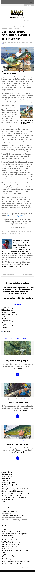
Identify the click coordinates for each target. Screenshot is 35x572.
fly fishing (25, 254)
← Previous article (8, 274)
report (4, 233)
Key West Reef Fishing (9, 314)
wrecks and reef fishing (10, 254)
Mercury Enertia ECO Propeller (12, 491)
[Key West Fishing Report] (17, 354)
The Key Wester (6, 474)
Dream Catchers (7, 472)
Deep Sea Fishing (7, 321)
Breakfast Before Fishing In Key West (14, 498)
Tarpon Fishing (6, 317)
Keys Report (5, 478)
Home (3, 502)
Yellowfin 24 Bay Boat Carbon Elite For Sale (16, 493)
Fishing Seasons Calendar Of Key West (14, 489)
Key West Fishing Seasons (10, 325)
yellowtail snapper (16, 233)
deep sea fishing (9, 231)
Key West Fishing (7, 308)
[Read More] (22, 368)
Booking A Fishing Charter (10, 532)
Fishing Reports (10, 26)
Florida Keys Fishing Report (15, 216)
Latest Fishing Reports (17, 338)
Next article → (28, 274)
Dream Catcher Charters (21, 246)
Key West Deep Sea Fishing (10, 542)
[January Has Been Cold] (17, 396)
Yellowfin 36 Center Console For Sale (14, 495)
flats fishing (13, 251)
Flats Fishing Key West (9, 485)
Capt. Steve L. (6, 481)
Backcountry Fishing (8, 312)
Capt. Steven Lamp (19, 42)
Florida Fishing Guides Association (15, 265)
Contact (4, 327)
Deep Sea (29, 42)
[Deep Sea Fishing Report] (17, 438)
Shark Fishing (6, 323)
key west (19, 231)
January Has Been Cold (17, 402)
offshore (27, 231)
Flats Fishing (5, 319)
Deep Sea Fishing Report (17, 444)
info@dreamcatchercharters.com (12, 516)
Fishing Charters (7, 310)
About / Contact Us (8, 529)
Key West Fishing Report (17, 360)
